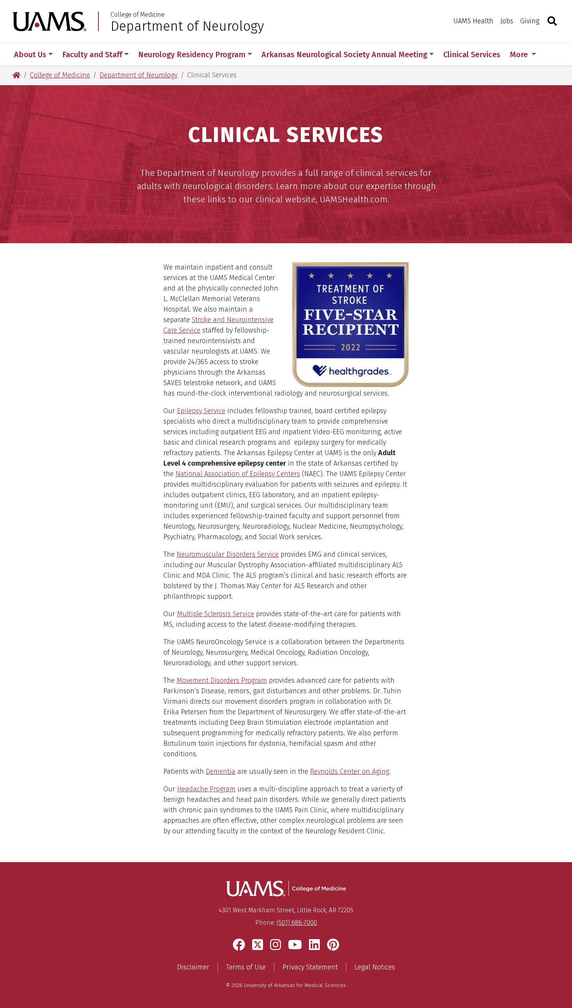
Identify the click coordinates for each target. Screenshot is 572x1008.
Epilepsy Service (201, 411)
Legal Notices (374, 967)
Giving (529, 21)
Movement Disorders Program (222, 680)
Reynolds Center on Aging (349, 771)
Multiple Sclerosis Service (215, 614)
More (520, 54)
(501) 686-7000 (297, 922)
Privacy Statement (310, 967)
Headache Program (206, 789)
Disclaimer (193, 967)
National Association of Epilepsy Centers (237, 474)
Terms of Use (246, 967)
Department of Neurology (187, 26)
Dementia (220, 771)
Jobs (506, 21)
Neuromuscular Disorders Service (228, 554)
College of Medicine (138, 15)
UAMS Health (473, 21)
